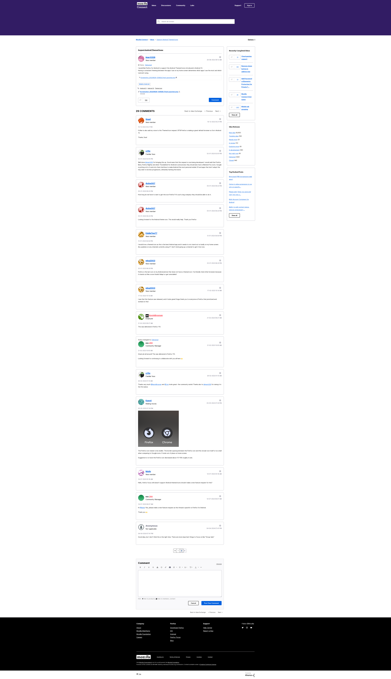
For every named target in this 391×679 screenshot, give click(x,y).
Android (173, 634)
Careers (139, 637)
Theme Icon (158, 88)
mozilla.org (160, 657)
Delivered (148, 65)
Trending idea (233, 136)
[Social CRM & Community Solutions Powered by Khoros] (250, 675)
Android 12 (143, 88)
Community (180, 5)
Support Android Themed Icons (150, 50)
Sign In (249, 5)
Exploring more (234, 146)
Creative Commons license (208, 664)
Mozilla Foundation (143, 634)
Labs (192, 5)
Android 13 (151, 88)
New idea (232, 133)
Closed (231, 160)
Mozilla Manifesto (143, 631)
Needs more (233, 139)
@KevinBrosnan (156, 384)
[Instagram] (247, 628)
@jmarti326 (149, 162)
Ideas (154, 5)
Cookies (199, 657)
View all (234, 115)
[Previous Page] (175, 551)
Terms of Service (175, 657)
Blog (172, 641)
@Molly (142, 507)
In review (232, 143)
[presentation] (140, 567)
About (138, 628)
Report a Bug (208, 631)
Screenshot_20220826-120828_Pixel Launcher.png (158, 77)
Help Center (207, 628)
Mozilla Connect (142, 5)
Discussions (166, 5)
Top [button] (139, 674)
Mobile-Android (144, 84)
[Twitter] (243, 628)
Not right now (233, 153)
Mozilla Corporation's (145, 662)
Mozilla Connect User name (246, 96)
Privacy (188, 657)
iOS (171, 631)
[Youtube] (251, 628)
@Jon (167, 384)
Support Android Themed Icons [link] (167, 39)
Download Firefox (177, 628)
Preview (219, 564)
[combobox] (195, 21)
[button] (140, 100)
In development (234, 150)
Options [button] (251, 39)
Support (238, 5)
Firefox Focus (175, 637)
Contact (210, 657)
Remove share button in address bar (246, 68)
